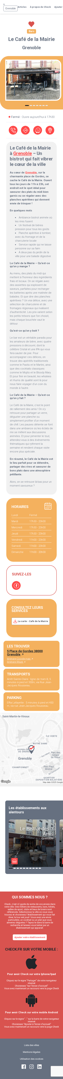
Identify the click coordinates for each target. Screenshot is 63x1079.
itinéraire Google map (19, 658)
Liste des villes (31, 1045)
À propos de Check (40, 7)
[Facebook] (16, 585)
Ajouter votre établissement (29, 937)
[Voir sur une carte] (50, 130)
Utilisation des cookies (31, 1059)
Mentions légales (31, 1052)
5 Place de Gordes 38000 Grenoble (25, 652)
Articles (22, 7)
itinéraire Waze (15, 661)
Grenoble (31, 47)
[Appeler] (13, 130)
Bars (31, 31)
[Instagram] (31, 1068)
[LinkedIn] (39, 1068)
